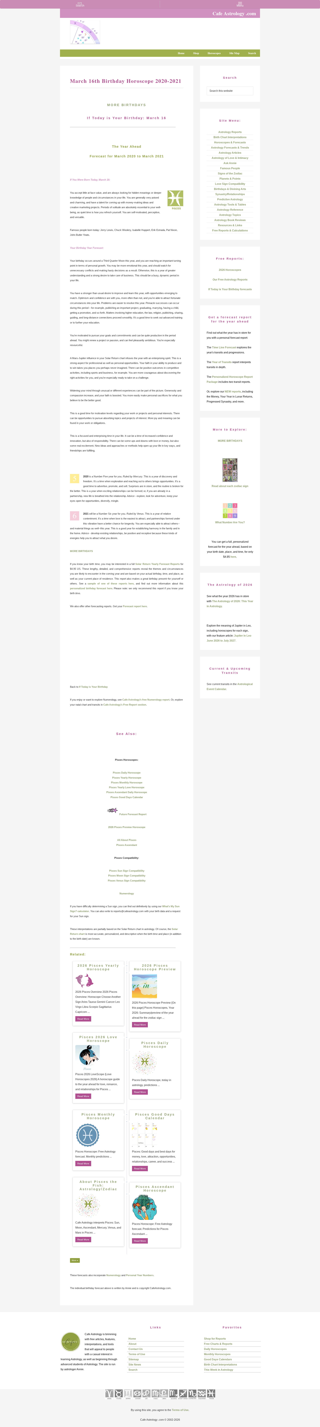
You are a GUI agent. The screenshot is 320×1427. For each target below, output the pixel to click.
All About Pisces (126, 840)
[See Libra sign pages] (164, 1400)
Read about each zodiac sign (230, 486)
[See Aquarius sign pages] (201, 1400)
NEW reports (233, 391)
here (233, 556)
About (132, 1343)
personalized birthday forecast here (91, 588)
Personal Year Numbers (140, 1275)
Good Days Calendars (218, 1359)
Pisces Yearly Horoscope (126, 777)
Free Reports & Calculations (230, 230)
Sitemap (133, 1359)
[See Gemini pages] (128, 1400)
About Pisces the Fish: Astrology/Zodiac (98, 1185)
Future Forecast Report (132, 814)
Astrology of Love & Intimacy (230, 158)
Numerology (127, 893)
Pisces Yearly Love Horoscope (126, 787)
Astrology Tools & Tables (230, 204)
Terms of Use (136, 1354)
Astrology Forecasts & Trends (230, 147)
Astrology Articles (230, 152)
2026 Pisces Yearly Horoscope (98, 967)
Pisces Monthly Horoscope (126, 782)
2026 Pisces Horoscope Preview (155, 967)
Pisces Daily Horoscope (126, 772)
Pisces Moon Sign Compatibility (126, 875)
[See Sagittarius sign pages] (183, 1400)
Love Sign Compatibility (230, 183)
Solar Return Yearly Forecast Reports (157, 564)
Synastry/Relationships (230, 194)
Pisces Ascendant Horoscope (155, 1188)
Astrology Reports (230, 132)
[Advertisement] (126, 646)
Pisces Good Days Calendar (126, 797)
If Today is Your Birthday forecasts (230, 289)
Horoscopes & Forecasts (230, 142)
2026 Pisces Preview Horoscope (126, 827)
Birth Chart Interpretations (230, 137)
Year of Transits (222, 362)
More (74, 1260)
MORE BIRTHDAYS (126, 105)
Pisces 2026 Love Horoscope (98, 1039)
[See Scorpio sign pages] (173, 1400)
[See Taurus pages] (118, 1400)
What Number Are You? (230, 522)
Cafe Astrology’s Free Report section (124, 704)
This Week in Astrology (218, 1369)
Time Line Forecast (224, 347)
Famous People (230, 168)
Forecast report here (135, 606)
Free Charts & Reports (218, 1343)
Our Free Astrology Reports (230, 279)
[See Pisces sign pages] (211, 1400)
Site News (134, 1364)
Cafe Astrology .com (95, 31)
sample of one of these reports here (111, 583)
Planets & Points (230, 178)
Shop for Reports (215, 1338)
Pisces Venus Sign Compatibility (127, 880)
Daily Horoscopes (215, 1349)
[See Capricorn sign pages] (192, 1400)
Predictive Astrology (230, 199)
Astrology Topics (230, 215)
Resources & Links (230, 225)
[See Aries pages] (109, 1400)
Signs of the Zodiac (230, 173)
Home (132, 1338)
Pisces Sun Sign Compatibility (126, 870)
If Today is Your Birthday (93, 686)
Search (133, 1369)
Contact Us (135, 1349)
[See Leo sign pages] (146, 1400)
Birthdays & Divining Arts (230, 189)
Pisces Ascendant (126, 845)
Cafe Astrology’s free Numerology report (146, 699)
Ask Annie (230, 163)
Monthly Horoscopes (217, 1354)
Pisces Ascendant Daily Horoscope (126, 792)
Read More (83, 1018)
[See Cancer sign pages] (137, 1400)
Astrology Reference (230, 209)
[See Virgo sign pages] (155, 1400)
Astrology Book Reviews (230, 220)
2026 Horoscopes (230, 269)
